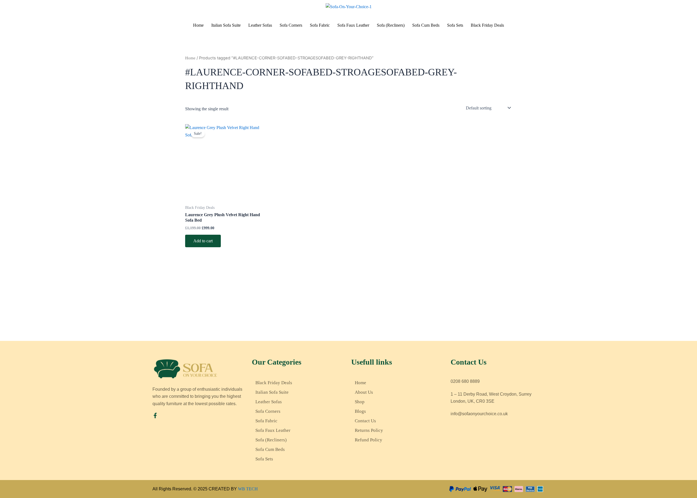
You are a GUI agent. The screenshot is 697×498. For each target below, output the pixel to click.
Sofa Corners (291, 25)
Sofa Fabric (320, 25)
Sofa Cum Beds (425, 25)
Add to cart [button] (203, 241)
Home (198, 25)
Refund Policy (368, 439)
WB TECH (248, 489)
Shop (360, 401)
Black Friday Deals (487, 25)
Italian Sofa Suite (226, 25)
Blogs (360, 411)
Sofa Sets (455, 25)
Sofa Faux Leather (353, 25)
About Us (364, 392)
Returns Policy (369, 430)
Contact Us (365, 420)
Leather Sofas (260, 25)
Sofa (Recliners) (391, 25)
